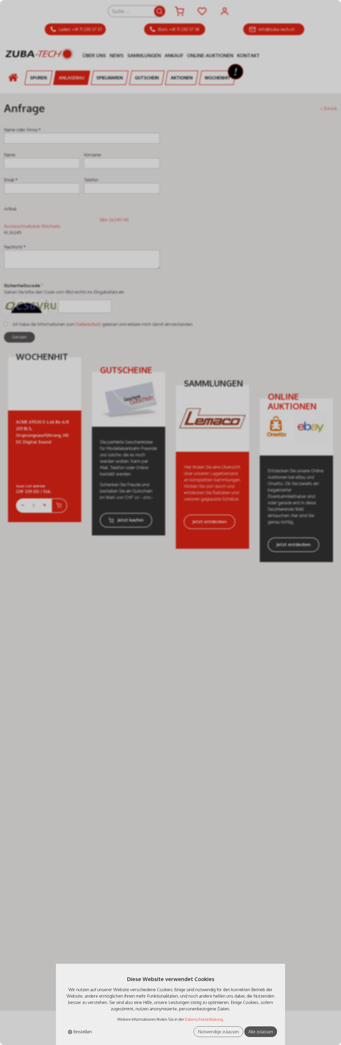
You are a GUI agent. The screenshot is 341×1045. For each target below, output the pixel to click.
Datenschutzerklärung (204, 1019)
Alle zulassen (260, 1031)
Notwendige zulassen (218, 1031)
